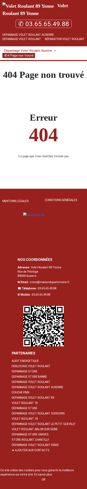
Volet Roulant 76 (25, 403)
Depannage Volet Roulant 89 (33, 397)
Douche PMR (20, 392)
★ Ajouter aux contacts (30, 450)
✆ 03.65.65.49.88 (43, 24)
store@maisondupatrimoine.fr (50, 282)
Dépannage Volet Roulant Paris (35, 445)
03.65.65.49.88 (47, 288)
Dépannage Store (24, 408)
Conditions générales (61, 200)
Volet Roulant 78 (25, 418)
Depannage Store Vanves (30, 434)
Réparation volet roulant (65, 39)
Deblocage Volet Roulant (31, 366)
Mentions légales (15, 201)
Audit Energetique (25, 361)
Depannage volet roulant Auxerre (37, 387)
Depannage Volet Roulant (21, 39)
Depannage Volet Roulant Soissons (38, 413)
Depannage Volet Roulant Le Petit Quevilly (43, 424)
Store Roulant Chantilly (30, 439)
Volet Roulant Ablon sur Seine (35, 429)
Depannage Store (24, 371)
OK (43, 479)
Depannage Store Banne (29, 376)
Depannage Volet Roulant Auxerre (28, 34)
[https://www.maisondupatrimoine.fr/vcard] (43, 326)
